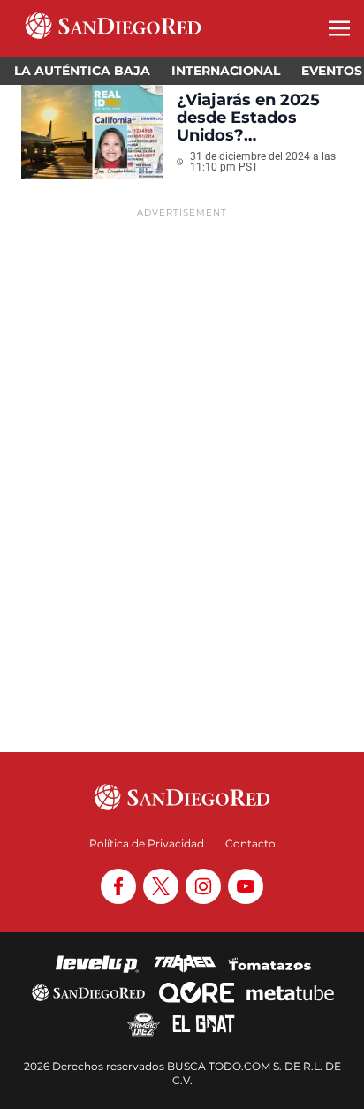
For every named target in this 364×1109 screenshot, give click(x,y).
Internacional (225, 71)
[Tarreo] (184, 964)
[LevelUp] (97, 964)
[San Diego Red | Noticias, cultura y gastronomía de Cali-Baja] (113, 28)
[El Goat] (204, 1024)
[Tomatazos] (269, 964)
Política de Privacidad (146, 843)
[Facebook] (118, 886)
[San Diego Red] (88, 992)
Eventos (331, 71)
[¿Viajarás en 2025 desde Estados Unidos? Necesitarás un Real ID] (92, 132)
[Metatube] (290, 992)
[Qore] (196, 992)
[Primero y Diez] (143, 1024)
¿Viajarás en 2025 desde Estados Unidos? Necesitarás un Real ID (258, 117)
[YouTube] (245, 886)
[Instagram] (203, 886)
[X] (160, 886)
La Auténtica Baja (82, 71)
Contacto (250, 843)
